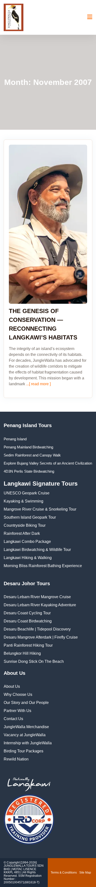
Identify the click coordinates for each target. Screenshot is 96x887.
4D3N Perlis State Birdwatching (29, 471)
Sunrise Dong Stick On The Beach (34, 661)
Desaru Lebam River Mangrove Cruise (37, 597)
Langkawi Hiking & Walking (28, 558)
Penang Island (15, 439)
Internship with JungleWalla (28, 743)
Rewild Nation (16, 759)
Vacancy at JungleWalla (25, 735)
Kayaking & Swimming (23, 501)
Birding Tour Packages (23, 751)
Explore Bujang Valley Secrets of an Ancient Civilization (48, 463)
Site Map (85, 872)
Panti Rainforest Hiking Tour (28, 645)
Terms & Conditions (64, 872)
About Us (12, 686)
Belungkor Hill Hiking (22, 653)
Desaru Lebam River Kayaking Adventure (40, 605)
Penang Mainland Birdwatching (28, 447)
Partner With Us (17, 711)
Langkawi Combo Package (27, 541)
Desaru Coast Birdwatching (28, 621)
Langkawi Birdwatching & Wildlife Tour (37, 550)
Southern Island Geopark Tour (30, 517)
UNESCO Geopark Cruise (26, 493)
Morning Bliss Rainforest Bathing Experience (43, 566)
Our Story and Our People (26, 702)
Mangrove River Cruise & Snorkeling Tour (40, 509)
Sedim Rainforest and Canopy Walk (32, 455)
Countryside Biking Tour (25, 525)
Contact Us (13, 719)
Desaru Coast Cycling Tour (27, 613)
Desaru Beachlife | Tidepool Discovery (37, 629)
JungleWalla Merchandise (26, 727)
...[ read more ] (38, 384)
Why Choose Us (18, 694)
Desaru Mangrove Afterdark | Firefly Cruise (41, 637)
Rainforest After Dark (22, 533)
